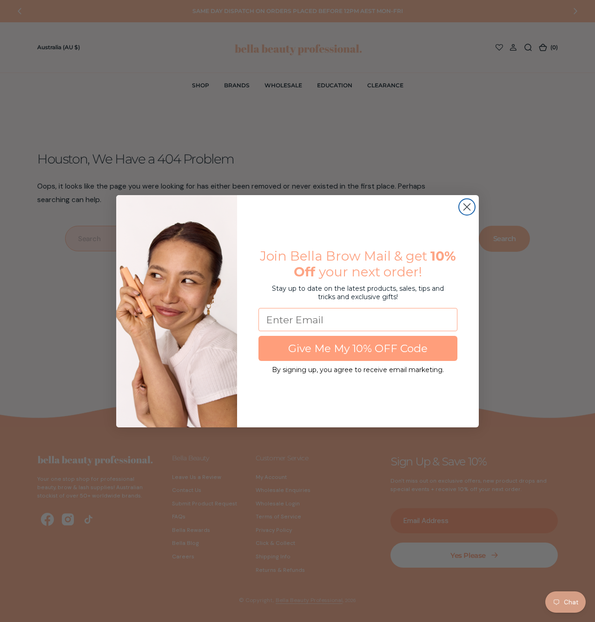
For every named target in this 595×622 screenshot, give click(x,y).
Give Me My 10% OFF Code (358, 348)
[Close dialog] (467, 207)
